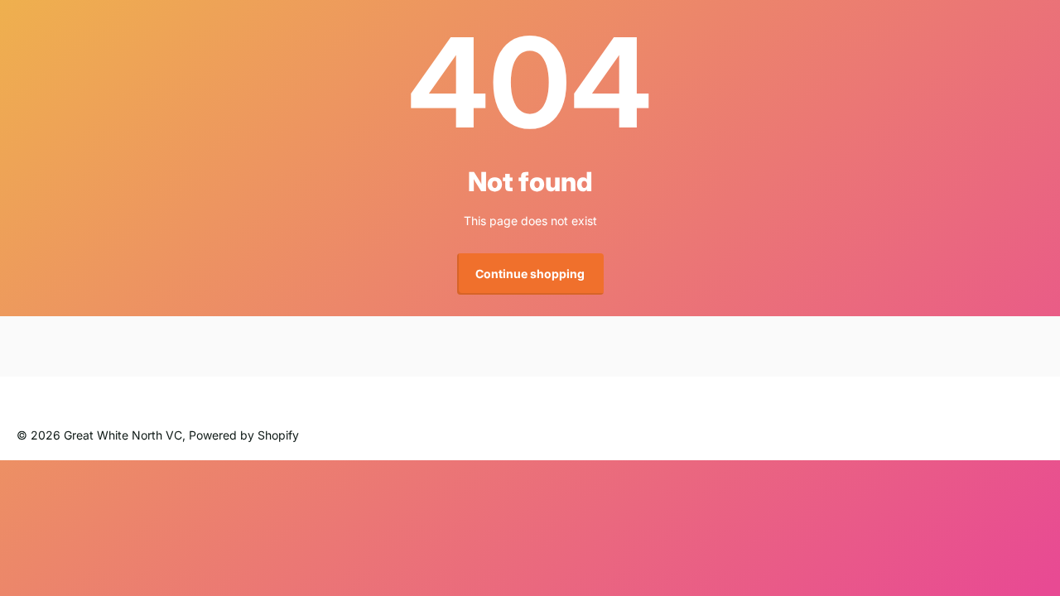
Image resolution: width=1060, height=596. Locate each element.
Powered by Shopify (244, 435)
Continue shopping (530, 274)
